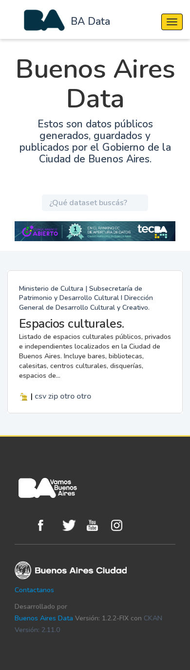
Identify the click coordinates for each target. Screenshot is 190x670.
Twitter (72, 525)
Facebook (47, 525)
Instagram (121, 525)
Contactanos (34, 590)
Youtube (96, 525)
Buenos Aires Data (44, 618)
